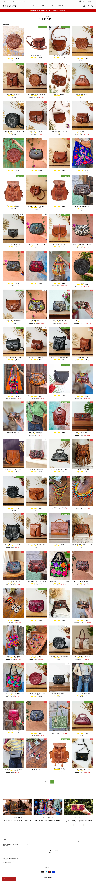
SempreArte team (29, 841)
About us (28, 839)
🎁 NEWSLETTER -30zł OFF (9, 878)
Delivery (50, 846)
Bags (4, 1)
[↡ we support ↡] (48, 807)
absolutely (78, 825)
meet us (17, 825)
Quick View (13, 54)
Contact (4, 839)
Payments (51, 844)
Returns (50, 839)
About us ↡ (45, 5)
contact (60, 5)
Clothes (7, 1)
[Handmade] (17, 807)
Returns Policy (75, 844)
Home (47, 16)
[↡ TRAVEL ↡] (78, 807)
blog (53, 5)
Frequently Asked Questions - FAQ (56, 850)
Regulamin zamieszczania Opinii (78, 846)
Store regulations (75, 839)
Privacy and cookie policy (77, 841)
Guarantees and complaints (54, 841)
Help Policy (28, 844)
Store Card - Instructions (54, 848)
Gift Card (24, 1)
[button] (11, 58)
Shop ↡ (35, 5)
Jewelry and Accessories (16, 1)
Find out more (48, 825)
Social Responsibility (30, 846)
